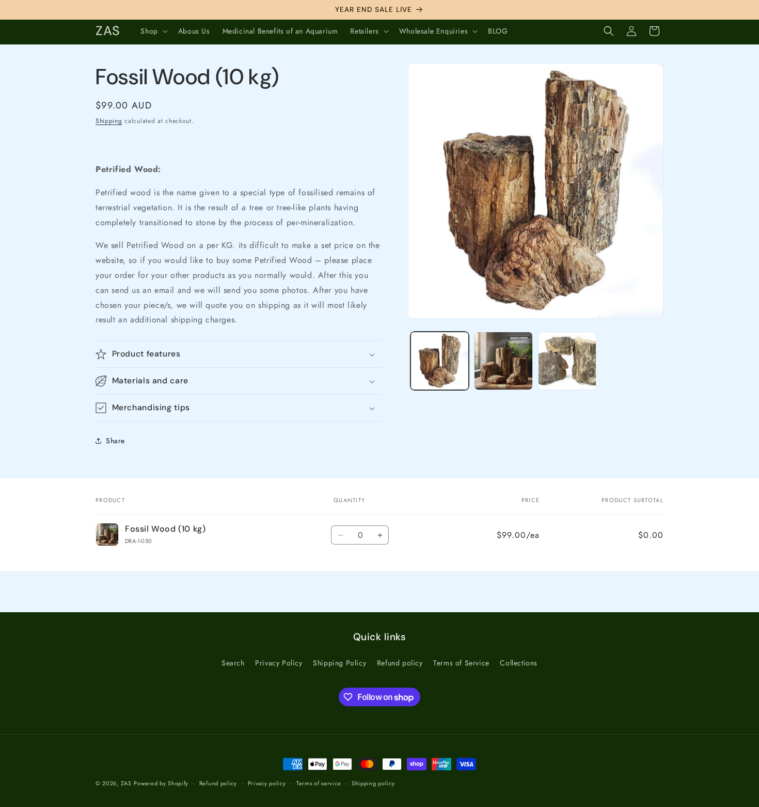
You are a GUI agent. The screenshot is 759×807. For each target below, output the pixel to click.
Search (233, 663)
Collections (518, 663)
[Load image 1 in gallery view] (439, 361)
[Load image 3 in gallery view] (567, 361)
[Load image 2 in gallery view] (503, 361)
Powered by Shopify (161, 783)
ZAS (126, 783)
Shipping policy (373, 783)
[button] (152, 31)
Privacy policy (267, 783)
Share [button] (115, 441)
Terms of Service (461, 663)
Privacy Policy (278, 663)
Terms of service (318, 783)
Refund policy (400, 663)
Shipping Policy (339, 663)
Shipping (109, 121)
